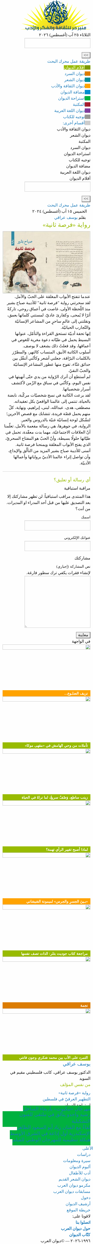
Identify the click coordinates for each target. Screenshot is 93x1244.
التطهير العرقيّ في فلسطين (66, 1099)
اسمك (85, 517)
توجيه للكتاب (74, 117)
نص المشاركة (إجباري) (73, 566)
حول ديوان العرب (75, 1228)
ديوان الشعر (74, 80)
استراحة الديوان (71, 98)
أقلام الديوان (74, 67)
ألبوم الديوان (79, 1167)
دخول (85, 1197)
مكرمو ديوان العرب (73, 1185)
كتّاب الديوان (79, 1234)
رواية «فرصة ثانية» (74, 1093)
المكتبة (79, 104)
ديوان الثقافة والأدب (68, 86)
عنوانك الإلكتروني (77, 538)
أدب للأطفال (79, 1173)
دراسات (83, 1154)
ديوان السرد (75, 73)
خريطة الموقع (78, 1210)
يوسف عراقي (66, 217)
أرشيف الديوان (78, 1204)
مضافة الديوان (72, 92)
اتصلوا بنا (83, 1222)
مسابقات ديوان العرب (71, 1191)
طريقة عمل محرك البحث (68, 61)
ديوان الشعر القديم (74, 1179)
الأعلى (87, 1148)
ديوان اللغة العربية (69, 110)
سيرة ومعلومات (76, 1160)
